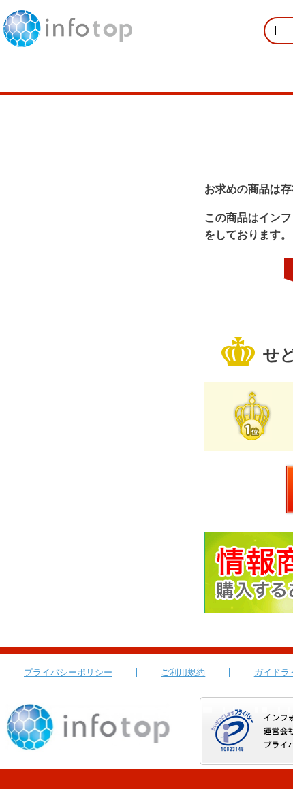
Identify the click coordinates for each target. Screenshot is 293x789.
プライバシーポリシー (68, 672)
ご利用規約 (183, 672)
